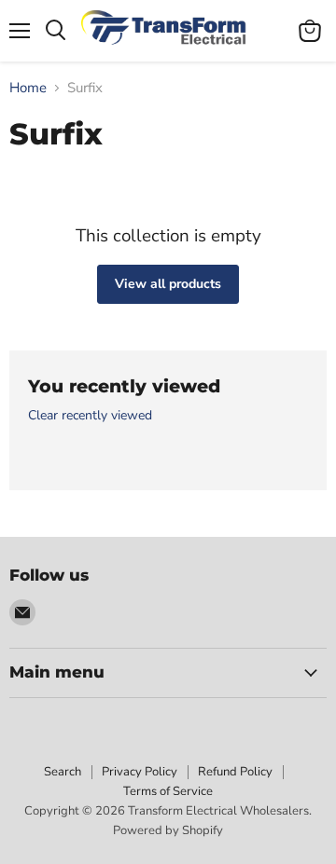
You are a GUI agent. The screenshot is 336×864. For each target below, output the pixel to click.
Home (28, 88)
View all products (168, 284)
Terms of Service (168, 791)
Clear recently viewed (90, 415)
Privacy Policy (139, 771)
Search (62, 771)
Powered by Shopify (168, 830)
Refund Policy (235, 771)
